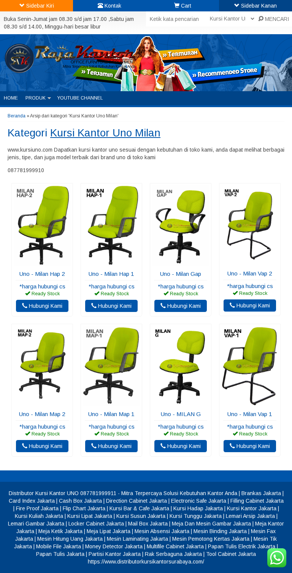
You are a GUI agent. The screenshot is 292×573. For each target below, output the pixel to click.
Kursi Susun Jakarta (140, 516)
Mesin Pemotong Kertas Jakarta (210, 539)
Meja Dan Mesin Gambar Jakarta (211, 524)
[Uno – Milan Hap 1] (111, 262)
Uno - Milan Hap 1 (111, 274)
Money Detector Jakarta (114, 546)
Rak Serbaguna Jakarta (173, 554)
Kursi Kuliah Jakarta (39, 516)
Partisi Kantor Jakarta (115, 554)
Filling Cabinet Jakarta (257, 501)
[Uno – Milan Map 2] (42, 402)
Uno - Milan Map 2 (42, 414)
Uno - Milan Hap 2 (42, 274)
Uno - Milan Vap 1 (249, 414)
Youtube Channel (80, 98)
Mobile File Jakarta (58, 546)
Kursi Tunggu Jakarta (196, 516)
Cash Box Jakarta (80, 501)
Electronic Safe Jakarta (198, 501)
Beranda (16, 116)
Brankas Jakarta (261, 493)
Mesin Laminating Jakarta (137, 539)
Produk (35, 98)
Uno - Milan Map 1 (111, 414)
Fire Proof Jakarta (37, 508)
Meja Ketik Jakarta (60, 531)
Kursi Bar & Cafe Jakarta (139, 508)
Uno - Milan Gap (180, 274)
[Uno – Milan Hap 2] (42, 262)
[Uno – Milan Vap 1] (249, 402)
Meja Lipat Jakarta (108, 531)
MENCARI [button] (276, 19)
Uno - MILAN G (181, 414)
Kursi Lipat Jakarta (89, 516)
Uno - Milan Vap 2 (249, 273)
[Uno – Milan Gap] (180, 262)
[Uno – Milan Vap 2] (249, 262)
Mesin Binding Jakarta (220, 531)
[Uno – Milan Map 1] (111, 402)
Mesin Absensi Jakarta (162, 531)
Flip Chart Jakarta (84, 508)
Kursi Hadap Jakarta (198, 508)
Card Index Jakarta (32, 501)
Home (11, 98)
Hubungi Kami (44, 306)
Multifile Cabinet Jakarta (175, 546)
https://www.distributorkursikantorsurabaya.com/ (146, 562)
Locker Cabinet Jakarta (96, 524)
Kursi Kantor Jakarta (251, 508)
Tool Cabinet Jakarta (231, 554)
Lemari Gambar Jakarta (36, 524)
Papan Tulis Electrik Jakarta (241, 546)
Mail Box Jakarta (148, 524)
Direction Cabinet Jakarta (136, 501)
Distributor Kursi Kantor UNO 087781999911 (62, 493)
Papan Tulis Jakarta (60, 554)
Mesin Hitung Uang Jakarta (70, 539)
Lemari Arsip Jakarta (250, 516)
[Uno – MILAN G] (180, 402)
